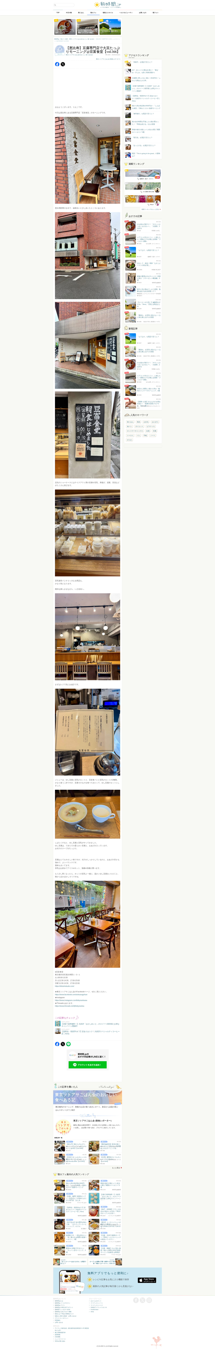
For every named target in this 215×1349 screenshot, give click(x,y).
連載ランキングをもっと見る (150, 209)
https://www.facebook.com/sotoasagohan (71, 995)
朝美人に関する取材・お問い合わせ (65, 1316)
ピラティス (151, 426)
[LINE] (68, 1046)
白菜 (147, 431)
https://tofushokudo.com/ (64, 986)
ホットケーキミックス (135, 431)
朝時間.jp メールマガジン (62, 1303)
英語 (138, 422)
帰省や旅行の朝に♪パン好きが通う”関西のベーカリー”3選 (146, 131)
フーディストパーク (97, 1305)
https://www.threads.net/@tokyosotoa (69, 1006)
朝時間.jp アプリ (60, 1305)
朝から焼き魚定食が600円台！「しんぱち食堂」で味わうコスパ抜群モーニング (146, 107)
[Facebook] (57, 66)
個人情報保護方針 (60, 1332)
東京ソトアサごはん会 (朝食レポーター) (108, 59)
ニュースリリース (60, 1339)
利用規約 (57, 1320)
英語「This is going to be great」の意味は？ (146, 155)
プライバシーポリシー (61, 1318)
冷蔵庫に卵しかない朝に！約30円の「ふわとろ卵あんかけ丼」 (146, 79)
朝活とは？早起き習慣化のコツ (64, 1314)
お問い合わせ (59, 1322)
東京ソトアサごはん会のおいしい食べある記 (79, 55)
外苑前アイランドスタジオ (99, 1307)
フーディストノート (97, 1303)
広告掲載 (57, 1337)
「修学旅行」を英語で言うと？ (143, 114)
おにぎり (155, 422)
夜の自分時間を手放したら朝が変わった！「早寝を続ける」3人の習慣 (145, 123)
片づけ (129, 440)
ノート (152, 435)
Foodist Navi (94, 1309)
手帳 (145, 435)
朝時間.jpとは (59, 1301)
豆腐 (154, 431)
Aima (92, 1311)
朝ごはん (130, 422)
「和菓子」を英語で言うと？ (142, 62)
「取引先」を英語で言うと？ (142, 137)
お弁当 (146, 422)
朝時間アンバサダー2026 (62, 1309)
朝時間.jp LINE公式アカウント (64, 1307)
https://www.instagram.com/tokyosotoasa (71, 1000)
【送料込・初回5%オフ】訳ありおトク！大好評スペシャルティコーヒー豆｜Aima (146, 98)
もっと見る (116, 1168)
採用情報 (57, 1334)
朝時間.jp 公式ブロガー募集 (63, 1311)
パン (138, 435)
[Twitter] (63, 66)
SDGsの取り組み (60, 1341)
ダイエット (139, 426)
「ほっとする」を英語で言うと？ (144, 145)
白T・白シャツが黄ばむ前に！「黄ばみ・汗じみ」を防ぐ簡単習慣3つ (145, 71)
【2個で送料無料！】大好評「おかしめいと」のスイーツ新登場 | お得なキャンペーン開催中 (146, 88)
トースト (130, 435)
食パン (129, 426)
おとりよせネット (96, 1301)
